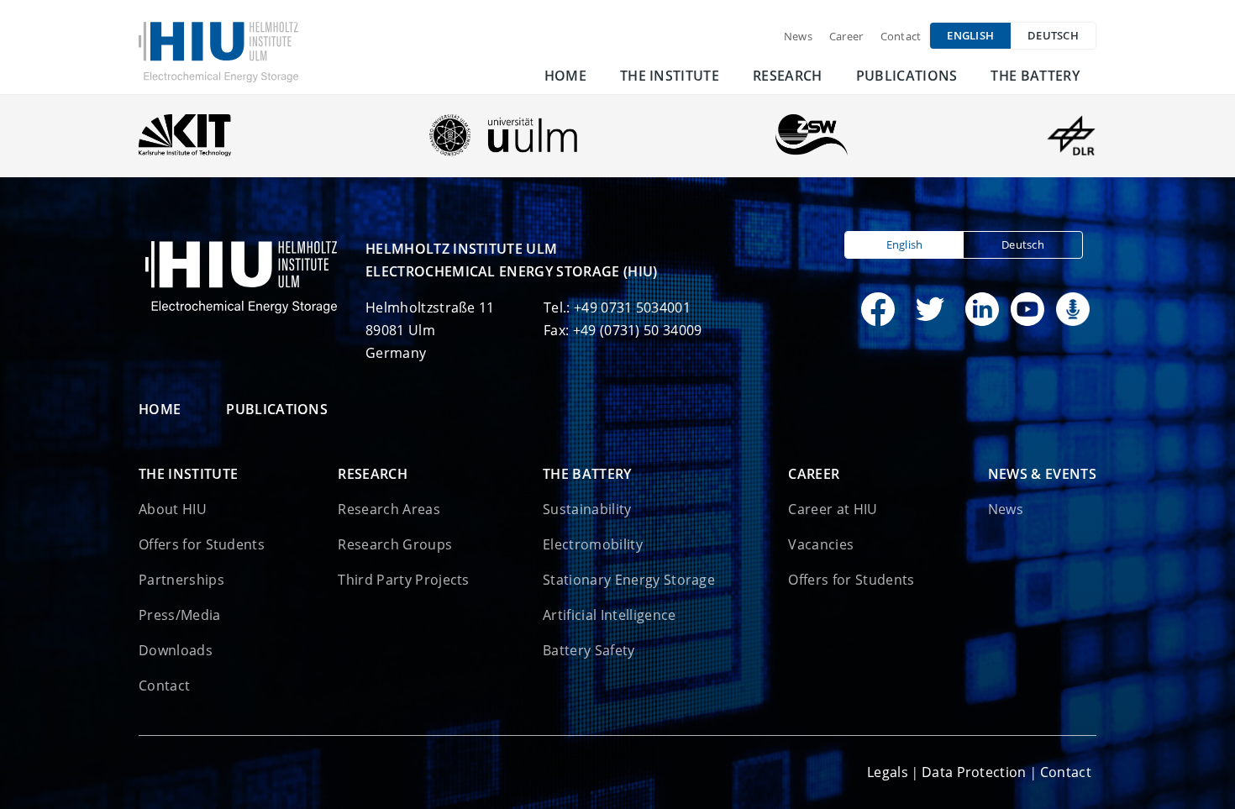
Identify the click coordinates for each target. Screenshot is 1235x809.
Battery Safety (588, 650)
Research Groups (395, 544)
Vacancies (821, 544)
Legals (887, 772)
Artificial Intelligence (609, 615)
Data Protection (974, 772)
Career (846, 36)
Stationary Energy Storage (629, 579)
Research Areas (388, 509)
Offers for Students (202, 544)
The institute (669, 75)
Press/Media (180, 615)
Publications (907, 75)
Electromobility (593, 544)
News (798, 36)
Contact (901, 36)
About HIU (173, 509)
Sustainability (587, 509)
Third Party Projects (403, 579)
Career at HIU (832, 509)
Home (565, 75)
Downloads (176, 650)
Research (787, 75)
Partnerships (181, 579)
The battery (1035, 75)
